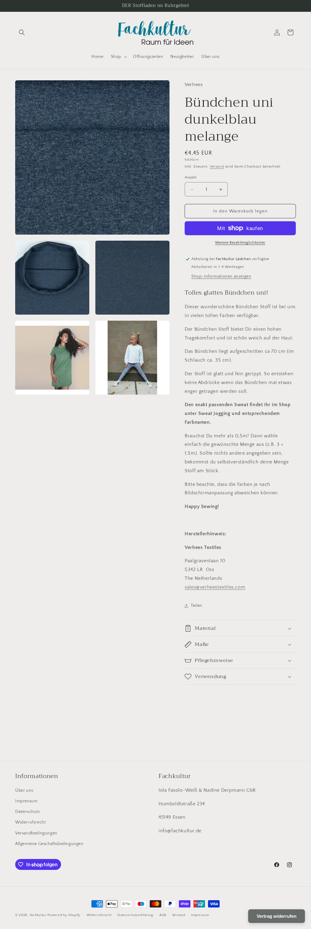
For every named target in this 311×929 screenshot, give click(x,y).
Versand (217, 167)
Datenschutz (27, 811)
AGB (162, 915)
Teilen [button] (196, 605)
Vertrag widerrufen (276, 916)
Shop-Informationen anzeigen (221, 276)
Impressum (26, 801)
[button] (22, 32)
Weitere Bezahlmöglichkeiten (240, 243)
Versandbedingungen (36, 833)
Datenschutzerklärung (135, 915)
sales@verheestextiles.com (215, 587)
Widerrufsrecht (30, 822)
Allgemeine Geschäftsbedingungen (49, 843)
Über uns (24, 790)
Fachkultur (38, 915)
